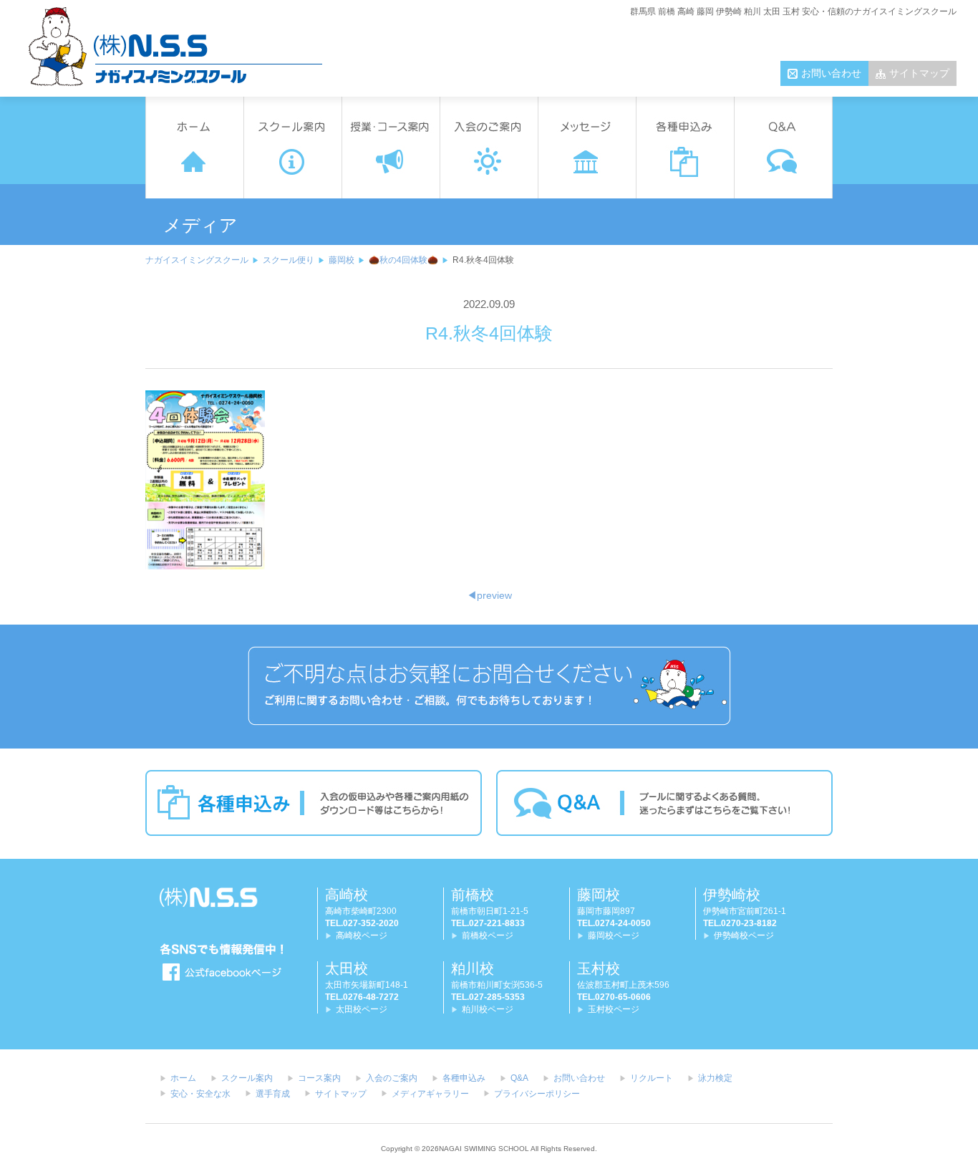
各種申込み (463, 1078)
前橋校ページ (487, 935)
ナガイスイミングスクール (196, 260)
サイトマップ (919, 73)
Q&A (519, 1078)
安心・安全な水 (200, 1094)
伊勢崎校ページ (744, 935)
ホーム (183, 1078)
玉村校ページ (613, 1009)
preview (489, 595)
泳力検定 (715, 1078)
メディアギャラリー (430, 1094)
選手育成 (273, 1094)
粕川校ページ (487, 1009)
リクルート (651, 1078)
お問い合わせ (831, 73)
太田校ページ (361, 1009)
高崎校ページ (361, 935)
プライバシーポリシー (537, 1094)
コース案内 (319, 1078)
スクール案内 (247, 1078)
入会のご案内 (391, 1078)
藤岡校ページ (613, 935)
